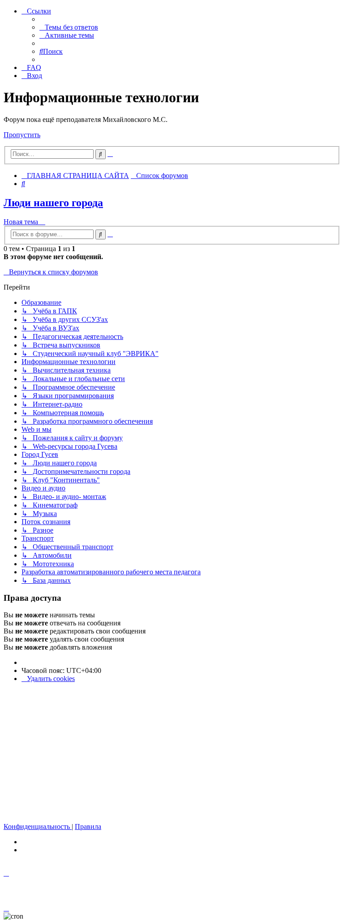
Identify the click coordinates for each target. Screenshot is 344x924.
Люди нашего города (53, 202)
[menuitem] (68, 27)
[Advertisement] (172, 753)
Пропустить (22, 135)
